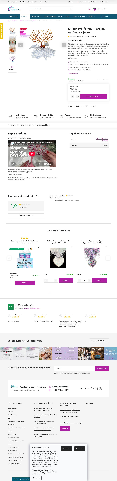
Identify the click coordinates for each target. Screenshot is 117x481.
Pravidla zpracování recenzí (15, 457)
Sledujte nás (11, 424)
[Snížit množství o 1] (72, 96)
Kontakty (22, 2)
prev (9, 258)
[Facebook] (92, 388)
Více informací (73, 74)
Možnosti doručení (104, 80)
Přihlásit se (102, 368)
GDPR (9, 431)
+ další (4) (12, 69)
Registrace (105, 2)
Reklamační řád (12, 434)
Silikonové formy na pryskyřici (102, 140)
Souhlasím (79, 449)
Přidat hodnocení (26, 216)
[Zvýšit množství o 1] (78, 96)
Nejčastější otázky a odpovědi (16, 441)
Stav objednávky (32, 2)
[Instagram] (96, 388)
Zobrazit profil (98, 341)
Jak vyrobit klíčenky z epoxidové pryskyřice (71, 423)
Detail (25, 283)
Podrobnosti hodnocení (90, 36)
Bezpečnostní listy (12, 450)
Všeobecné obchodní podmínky (16, 428)
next (108, 258)
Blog (41, 2)
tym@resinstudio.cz (60, 386)
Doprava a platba (12, 2)
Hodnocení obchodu (13, 447)
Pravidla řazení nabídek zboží (16, 454)
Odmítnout (66, 449)
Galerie (10, 444)
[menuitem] (14, 16)
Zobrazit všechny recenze (32, 308)
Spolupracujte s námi (13, 437)
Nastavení (36, 478)
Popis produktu (12, 125)
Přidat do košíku (94, 96)
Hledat (71, 9)
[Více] (105, 16)
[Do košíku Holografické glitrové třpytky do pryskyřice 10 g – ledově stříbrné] (99, 280)
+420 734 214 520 (60, 390)
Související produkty (42, 125)
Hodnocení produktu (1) (26, 125)
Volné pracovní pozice (14, 464)
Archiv (65, 428)
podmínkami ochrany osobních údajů (80, 373)
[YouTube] (100, 388)
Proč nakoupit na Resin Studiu (16, 421)
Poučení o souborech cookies (16, 460)
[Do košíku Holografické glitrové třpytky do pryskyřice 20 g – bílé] (66, 280)
